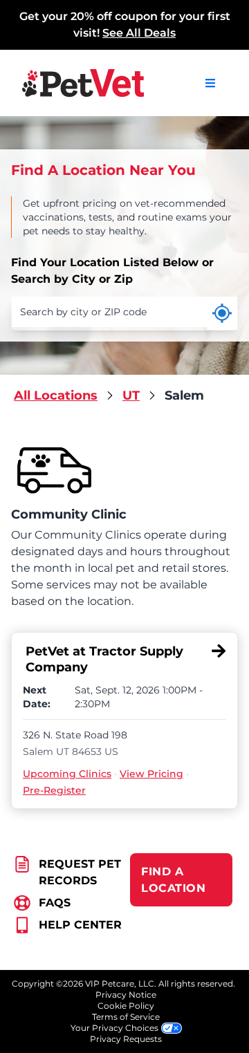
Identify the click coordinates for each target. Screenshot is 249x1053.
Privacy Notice (125, 994)
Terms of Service (126, 1017)
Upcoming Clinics (67, 773)
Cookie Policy (126, 1005)
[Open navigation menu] (210, 83)
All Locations (56, 395)
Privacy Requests (126, 1039)
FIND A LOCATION (173, 880)
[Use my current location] (222, 313)
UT (131, 395)
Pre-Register (54, 790)
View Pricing (151, 773)
